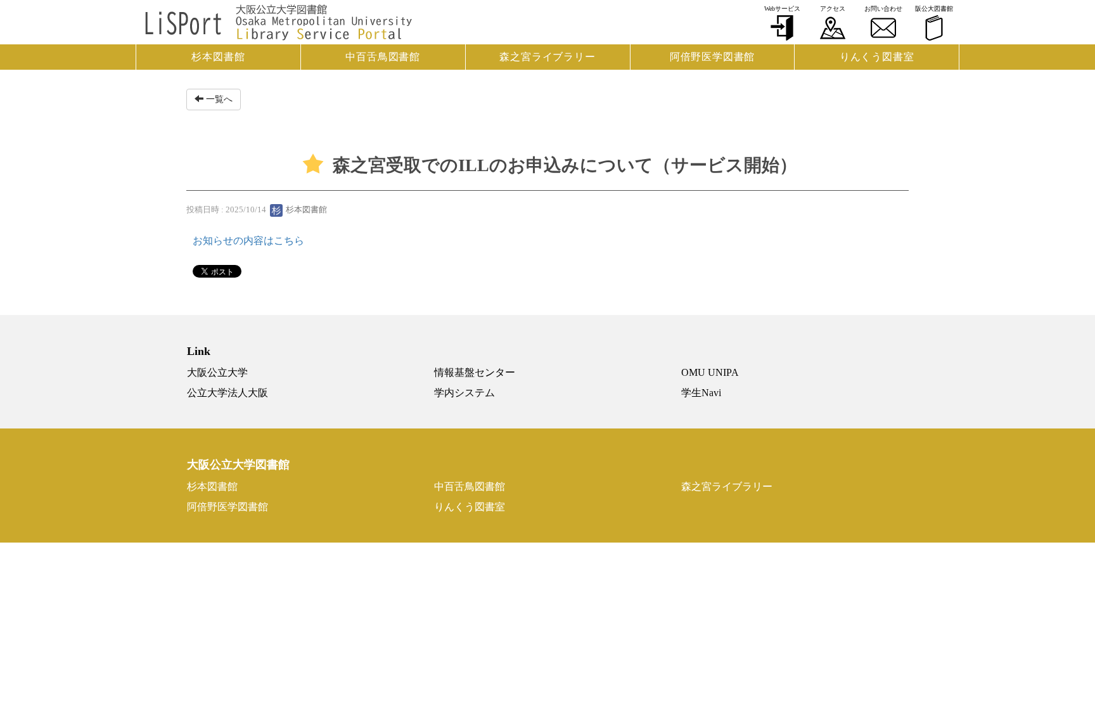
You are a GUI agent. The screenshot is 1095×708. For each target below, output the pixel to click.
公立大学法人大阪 (227, 392)
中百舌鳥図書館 (382, 56)
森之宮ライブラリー (547, 56)
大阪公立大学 (217, 372)
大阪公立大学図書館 (238, 465)
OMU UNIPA (710, 372)
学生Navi (701, 392)
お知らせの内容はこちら (248, 240)
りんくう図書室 (877, 56)
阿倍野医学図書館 (712, 56)
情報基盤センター (474, 372)
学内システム (464, 392)
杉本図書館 (218, 56)
